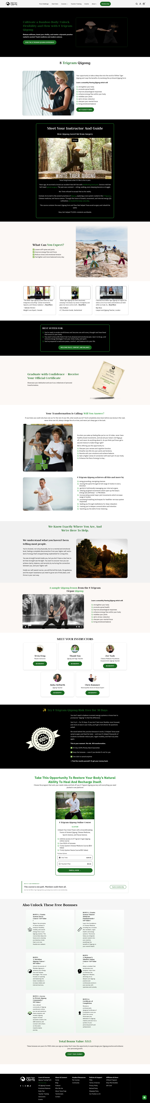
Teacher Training (43, 1094)
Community (75, 1083)
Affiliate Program (111, 1080)
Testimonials (59, 1094)
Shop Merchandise (112, 1083)
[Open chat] (144, 1097)
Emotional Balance (44, 1088)
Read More (49, 305)
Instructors (41, 1097)
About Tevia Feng (60, 1091)
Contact (57, 1097)
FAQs (90, 1080)
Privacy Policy (93, 1085)
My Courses (76, 1080)
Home (57, 1080)
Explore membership (118, 887)
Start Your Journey (75, 1054)
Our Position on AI (94, 1094)
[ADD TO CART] (75, 870)
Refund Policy (93, 1088)
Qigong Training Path (44, 1080)
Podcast (57, 1085)
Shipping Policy (94, 1091)
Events (40, 1099)
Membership (42, 1083)
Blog (56, 1083)
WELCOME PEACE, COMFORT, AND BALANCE (75, 347)
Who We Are (59, 1088)
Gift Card (109, 1085)
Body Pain (41, 1091)
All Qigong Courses (44, 1085)
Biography (40, 664)
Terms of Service (94, 1083)
